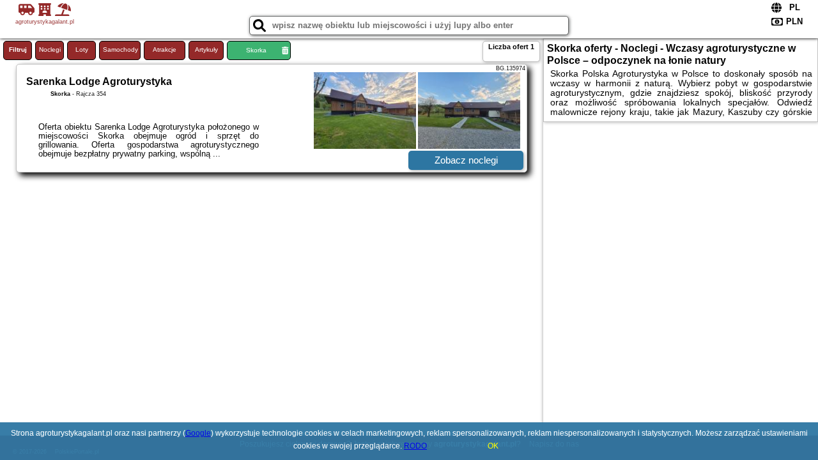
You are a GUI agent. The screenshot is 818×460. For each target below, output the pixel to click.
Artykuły (206, 49)
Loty (81, 49)
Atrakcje (164, 49)
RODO (415, 445)
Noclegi (50, 49)
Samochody (120, 49)
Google (198, 433)
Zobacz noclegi (466, 160)
